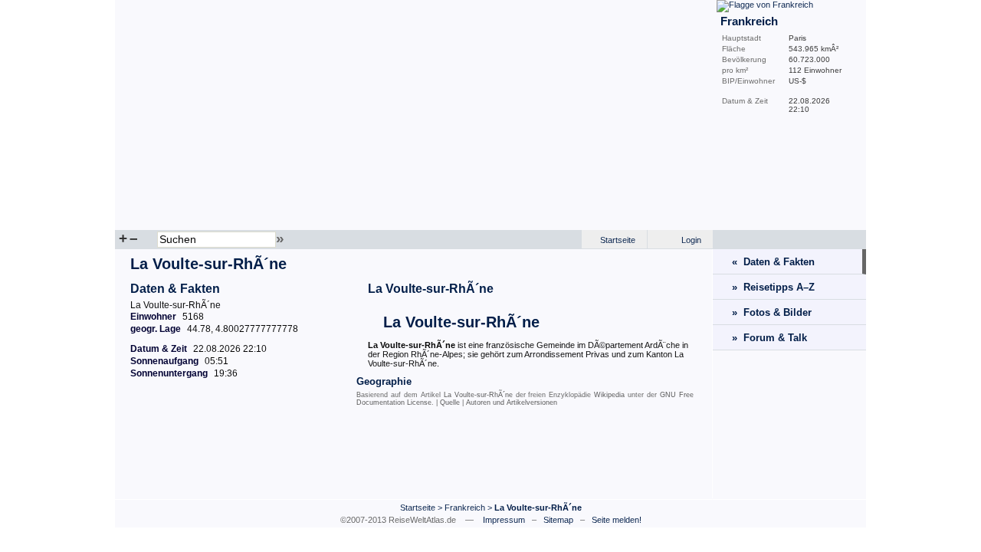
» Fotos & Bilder (772, 312)
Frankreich (465, 507)
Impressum (504, 519)
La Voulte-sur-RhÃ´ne (431, 288)
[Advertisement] (414, 456)
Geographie (384, 381)
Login (691, 240)
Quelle (450, 402)
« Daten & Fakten (773, 262)
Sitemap (558, 519)
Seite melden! (616, 519)
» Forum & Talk (769, 337)
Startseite (617, 240)
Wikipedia (609, 395)
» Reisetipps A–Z (773, 287)
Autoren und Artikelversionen (511, 402)
